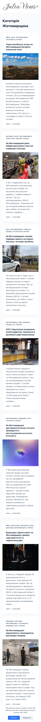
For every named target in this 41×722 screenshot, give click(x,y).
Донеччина (15, 525)
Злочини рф (10, 39)
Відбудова (10, 621)
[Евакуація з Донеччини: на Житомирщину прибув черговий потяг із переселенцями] (21, 557)
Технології (10, 420)
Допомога (10, 136)
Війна (8, 37)
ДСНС (13, 37)
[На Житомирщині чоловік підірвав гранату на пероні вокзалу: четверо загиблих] (21, 258)
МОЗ (29, 418)
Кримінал (27, 229)
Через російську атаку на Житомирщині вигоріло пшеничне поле (19, 47)
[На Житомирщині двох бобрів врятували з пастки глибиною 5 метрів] (21, 165)
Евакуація (10, 528)
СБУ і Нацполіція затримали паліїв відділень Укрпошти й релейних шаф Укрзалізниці (20, 332)
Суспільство (17, 231)
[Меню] (37, 6)
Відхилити (27, 718)
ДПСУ (8, 229)
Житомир (18, 621)
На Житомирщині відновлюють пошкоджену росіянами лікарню (20, 633)
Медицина (23, 418)
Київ (20, 322)
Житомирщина (22, 37)
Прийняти (14, 718)
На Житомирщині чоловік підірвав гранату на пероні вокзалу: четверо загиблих (19, 239)
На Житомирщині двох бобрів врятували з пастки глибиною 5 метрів (19, 146)
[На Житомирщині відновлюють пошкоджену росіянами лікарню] (21, 652)
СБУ (13, 324)
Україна (19, 39)
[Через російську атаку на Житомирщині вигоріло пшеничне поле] (21, 66)
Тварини (18, 138)
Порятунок (10, 138)
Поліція (9, 231)
